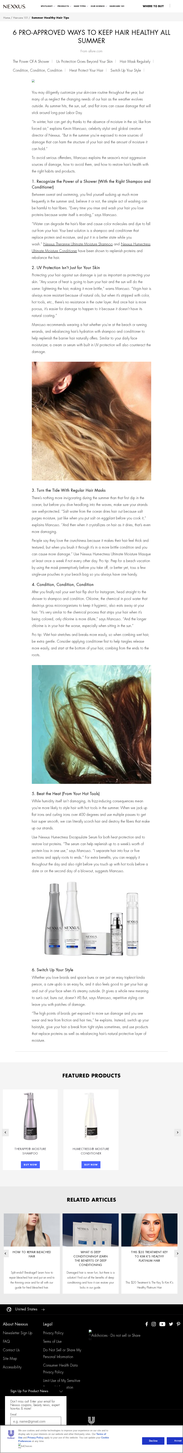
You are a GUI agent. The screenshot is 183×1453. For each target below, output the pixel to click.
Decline (153, 1440)
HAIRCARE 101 (117, 6)
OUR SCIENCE (98, 6)
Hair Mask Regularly (135, 61)
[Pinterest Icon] (178, 1323)
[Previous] (5, 1132)
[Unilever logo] (91, 1421)
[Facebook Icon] (146, 1323)
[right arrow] (43, 1309)
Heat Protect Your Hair (86, 70)
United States (26, 1309)
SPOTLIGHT (47, 6)
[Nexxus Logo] (14, 6)
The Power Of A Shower (31, 61)
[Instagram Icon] (154, 1323)
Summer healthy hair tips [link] (50, 18)
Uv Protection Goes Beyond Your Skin (84, 61)
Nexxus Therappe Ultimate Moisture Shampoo (78, 244)
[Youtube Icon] (162, 1323)
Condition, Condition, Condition (37, 70)
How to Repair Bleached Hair (32, 1254)
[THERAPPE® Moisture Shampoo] (30, 1116)
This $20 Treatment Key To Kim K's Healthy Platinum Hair (149, 1256)
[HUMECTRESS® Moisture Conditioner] (90, 1116)
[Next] (177, 1132)
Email (13, 1414)
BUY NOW (30, 1165)
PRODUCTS (63, 6)
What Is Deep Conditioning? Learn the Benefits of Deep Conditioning (90, 1258)
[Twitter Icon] (171, 1323)
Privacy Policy (35, 1437)
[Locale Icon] (9, 1309)
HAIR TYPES (80, 6)
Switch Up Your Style (125, 70)
